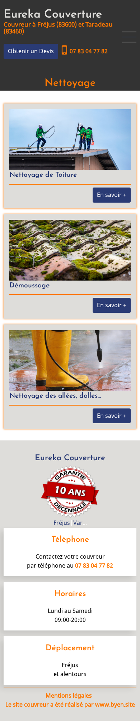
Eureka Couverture (53, 14)
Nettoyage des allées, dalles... (55, 396)
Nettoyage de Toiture (43, 175)
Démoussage (29, 285)
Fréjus (61, 523)
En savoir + (111, 195)
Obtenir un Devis (31, 51)
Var (78, 523)
